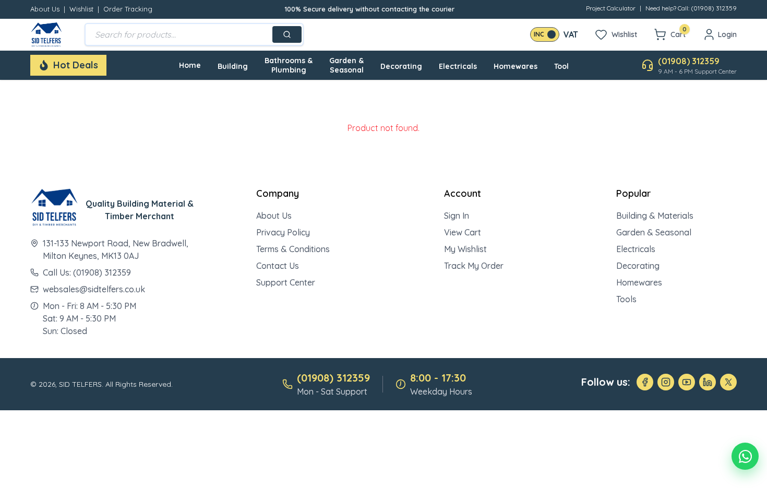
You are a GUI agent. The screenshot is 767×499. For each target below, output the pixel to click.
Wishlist (81, 9)
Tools (626, 299)
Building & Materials (654, 215)
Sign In (456, 215)
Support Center (285, 282)
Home (190, 65)
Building (233, 66)
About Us (44, 9)
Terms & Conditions (293, 249)
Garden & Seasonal (346, 65)
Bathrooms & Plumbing (289, 65)
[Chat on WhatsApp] (745, 456)
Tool (561, 66)
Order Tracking (127, 9)
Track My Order (474, 265)
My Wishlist (465, 249)
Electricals (458, 66)
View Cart (462, 232)
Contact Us (277, 265)
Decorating (401, 66)
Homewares (515, 66)
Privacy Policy (283, 232)
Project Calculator (611, 8)
